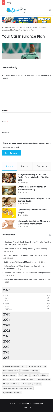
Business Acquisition (10, 371)
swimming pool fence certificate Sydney (17, 388)
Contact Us (26, 407)
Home (6, 27)
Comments (42, 166)
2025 (6, 314)
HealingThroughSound (40, 375)
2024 (6, 320)
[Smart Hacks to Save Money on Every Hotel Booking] (9, 190)
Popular (24, 166)
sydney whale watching (11, 393)
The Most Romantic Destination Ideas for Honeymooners (27, 273)
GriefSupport (23, 375)
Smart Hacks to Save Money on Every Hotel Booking (32, 188)
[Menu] (3, 11)
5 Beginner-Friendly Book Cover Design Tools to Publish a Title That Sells (33, 177)
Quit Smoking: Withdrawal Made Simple (19, 262)
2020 (6, 341)
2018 (6, 352)
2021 (6, 336)
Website (5, 132)
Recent (9, 166)
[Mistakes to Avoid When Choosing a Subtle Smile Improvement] (9, 224)
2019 (6, 347)
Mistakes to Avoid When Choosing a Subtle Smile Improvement (34, 222)
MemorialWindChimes (11, 384)
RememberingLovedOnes (32, 384)
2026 (6, 290)
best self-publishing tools (37, 366)
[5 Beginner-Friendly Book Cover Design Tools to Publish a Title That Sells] (9, 178)
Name (5, 110)
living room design (43, 379)
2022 (6, 331)
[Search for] (49, 11)
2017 (6, 358)
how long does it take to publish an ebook (18, 379)
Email (5, 121)
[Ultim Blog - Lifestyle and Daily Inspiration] (16, 10)
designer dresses (9, 375)
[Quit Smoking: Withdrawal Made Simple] (9, 213)
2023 (6, 325)
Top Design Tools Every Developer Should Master (23, 279)
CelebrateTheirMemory (30, 371)
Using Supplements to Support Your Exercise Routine (25, 255)
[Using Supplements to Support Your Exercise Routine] (9, 202)
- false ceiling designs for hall (13, 366)
